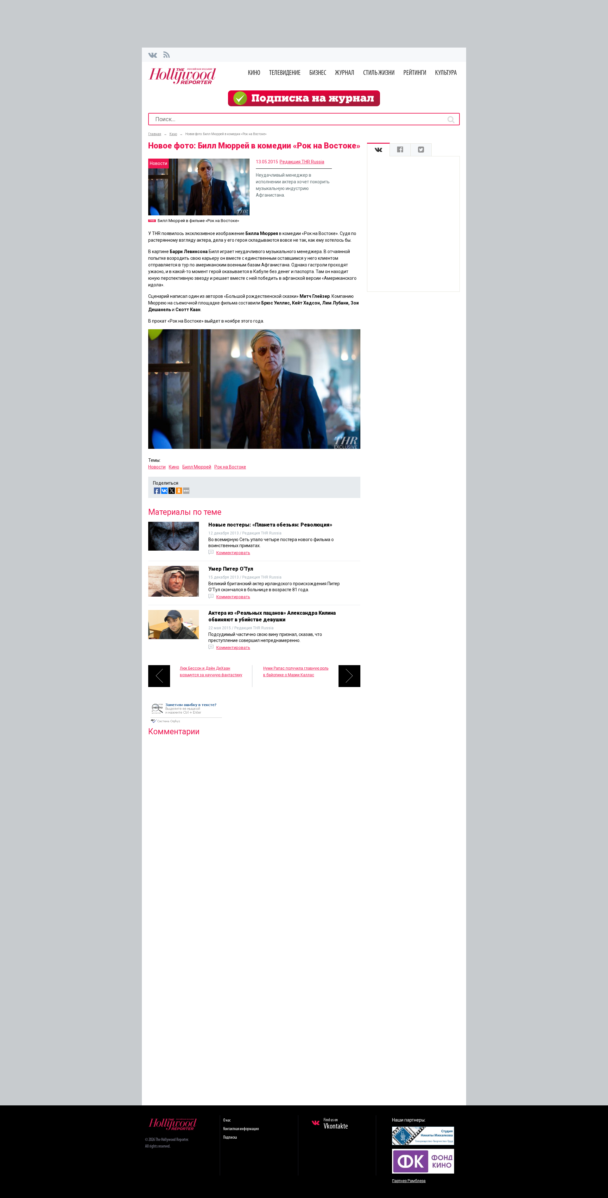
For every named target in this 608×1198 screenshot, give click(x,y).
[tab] (378, 149)
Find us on (336, 1124)
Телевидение (285, 73)
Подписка (230, 1137)
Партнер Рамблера (409, 1181)
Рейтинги (414, 73)
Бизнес (317, 73)
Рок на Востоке (230, 466)
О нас (227, 1120)
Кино (254, 73)
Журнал (344, 73)
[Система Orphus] (186, 723)
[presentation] (378, 150)
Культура (446, 73)
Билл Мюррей (196, 466)
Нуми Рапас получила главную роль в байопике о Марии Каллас (295, 671)
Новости (157, 466)
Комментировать (233, 552)
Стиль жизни (379, 73)
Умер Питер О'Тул (230, 569)
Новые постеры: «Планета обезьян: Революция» (270, 525)
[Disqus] (254, 822)
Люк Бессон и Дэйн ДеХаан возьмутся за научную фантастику (211, 671)
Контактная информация (241, 1129)
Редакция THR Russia (302, 161)
